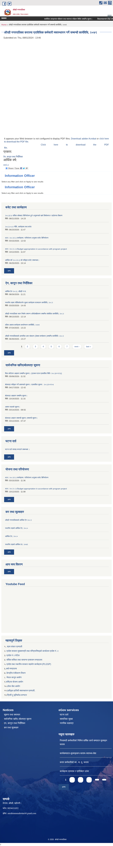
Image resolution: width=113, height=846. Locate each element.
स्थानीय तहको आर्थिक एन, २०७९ (16, 544)
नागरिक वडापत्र (66, 723)
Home (4, 25)
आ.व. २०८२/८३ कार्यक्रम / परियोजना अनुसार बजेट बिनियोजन (26, 238)
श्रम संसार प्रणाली (14, 646)
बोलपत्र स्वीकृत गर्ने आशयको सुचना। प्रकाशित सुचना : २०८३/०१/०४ (29, 384)
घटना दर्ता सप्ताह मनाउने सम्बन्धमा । (17, 449)
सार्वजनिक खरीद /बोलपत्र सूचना (17, 719)
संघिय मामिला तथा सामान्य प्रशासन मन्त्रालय (24, 660)
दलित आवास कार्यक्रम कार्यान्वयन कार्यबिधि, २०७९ (22, 325)
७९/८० (6, 165)
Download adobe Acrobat (84, 138)
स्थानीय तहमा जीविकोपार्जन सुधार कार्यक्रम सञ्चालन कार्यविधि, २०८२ (29, 302)
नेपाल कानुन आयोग (13, 677)
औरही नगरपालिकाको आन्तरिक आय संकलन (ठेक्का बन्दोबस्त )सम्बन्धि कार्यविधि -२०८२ (34, 336)
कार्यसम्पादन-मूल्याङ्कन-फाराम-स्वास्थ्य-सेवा (78, 753)
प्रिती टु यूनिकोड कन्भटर (17, 695)
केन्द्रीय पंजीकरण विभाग (15, 673)
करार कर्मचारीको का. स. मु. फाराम (74, 762)
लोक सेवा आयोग (13, 686)
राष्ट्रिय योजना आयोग (14, 682)
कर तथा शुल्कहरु (11, 727)
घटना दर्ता (64, 714)
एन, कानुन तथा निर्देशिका (14, 723)
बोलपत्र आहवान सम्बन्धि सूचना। (16, 396)
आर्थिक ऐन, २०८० (11, 536)
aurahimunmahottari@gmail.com (22, 813)
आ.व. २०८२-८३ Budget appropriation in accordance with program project (36, 249)
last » (88, 346)
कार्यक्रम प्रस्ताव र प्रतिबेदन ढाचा (74, 771)
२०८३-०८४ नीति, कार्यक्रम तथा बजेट (18, 227)
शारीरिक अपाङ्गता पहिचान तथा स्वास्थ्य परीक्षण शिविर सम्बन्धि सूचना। (63, 19)
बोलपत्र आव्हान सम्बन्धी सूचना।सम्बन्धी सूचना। (21, 418)
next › (76, 346)
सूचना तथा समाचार (12, 714)
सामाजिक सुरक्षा (66, 719)
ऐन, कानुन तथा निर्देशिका (13, 156)
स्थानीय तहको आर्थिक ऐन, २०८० (16, 528)
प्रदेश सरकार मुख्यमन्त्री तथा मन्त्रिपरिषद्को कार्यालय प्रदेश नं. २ (32, 651)
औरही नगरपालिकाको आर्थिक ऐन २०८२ (18, 520)
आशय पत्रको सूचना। (12, 407)
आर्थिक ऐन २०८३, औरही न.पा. (15, 291)
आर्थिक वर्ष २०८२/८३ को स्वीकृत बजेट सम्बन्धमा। (22, 260)
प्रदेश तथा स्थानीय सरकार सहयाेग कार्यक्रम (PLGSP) (28, 664)
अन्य (9, 271)
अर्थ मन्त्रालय (11, 668)
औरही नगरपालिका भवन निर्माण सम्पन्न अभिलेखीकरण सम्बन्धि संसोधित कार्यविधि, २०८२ (34, 314)
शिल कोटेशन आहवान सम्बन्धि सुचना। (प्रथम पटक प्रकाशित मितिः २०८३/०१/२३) (33, 373)
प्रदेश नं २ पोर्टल (13, 655)
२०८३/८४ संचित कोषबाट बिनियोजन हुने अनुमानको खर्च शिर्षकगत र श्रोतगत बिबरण (33, 215)
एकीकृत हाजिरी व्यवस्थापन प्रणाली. (21, 690)
